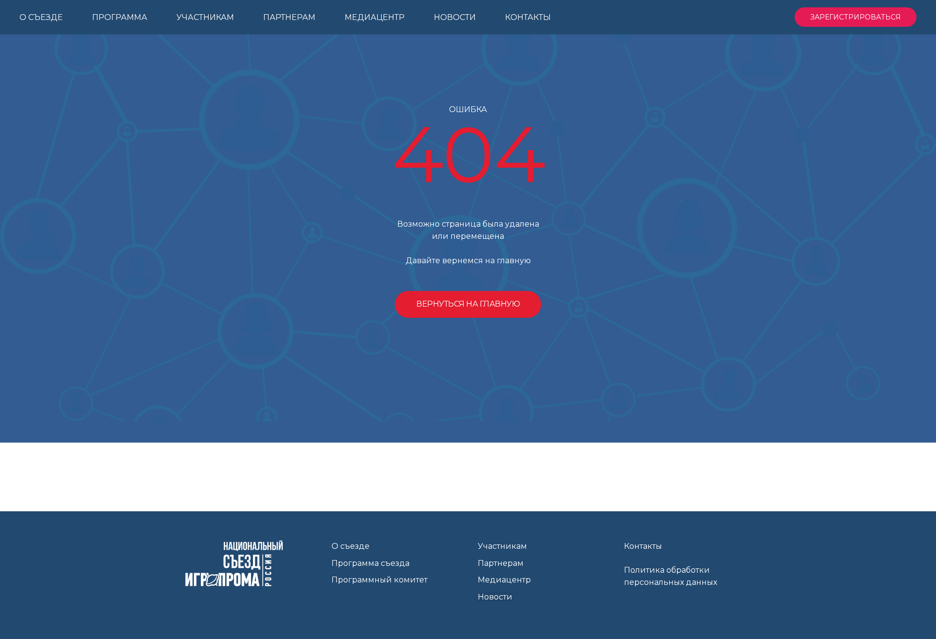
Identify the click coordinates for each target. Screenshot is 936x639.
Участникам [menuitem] (205, 17)
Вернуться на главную (468, 304)
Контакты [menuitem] (528, 17)
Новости (495, 596)
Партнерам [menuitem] (289, 17)
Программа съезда (371, 563)
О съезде (351, 546)
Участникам (502, 546)
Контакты (643, 546)
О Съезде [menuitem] (41, 17)
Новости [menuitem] (455, 17)
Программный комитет (380, 579)
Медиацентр (504, 579)
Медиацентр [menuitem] (375, 17)
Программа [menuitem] (119, 17)
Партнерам (501, 563)
